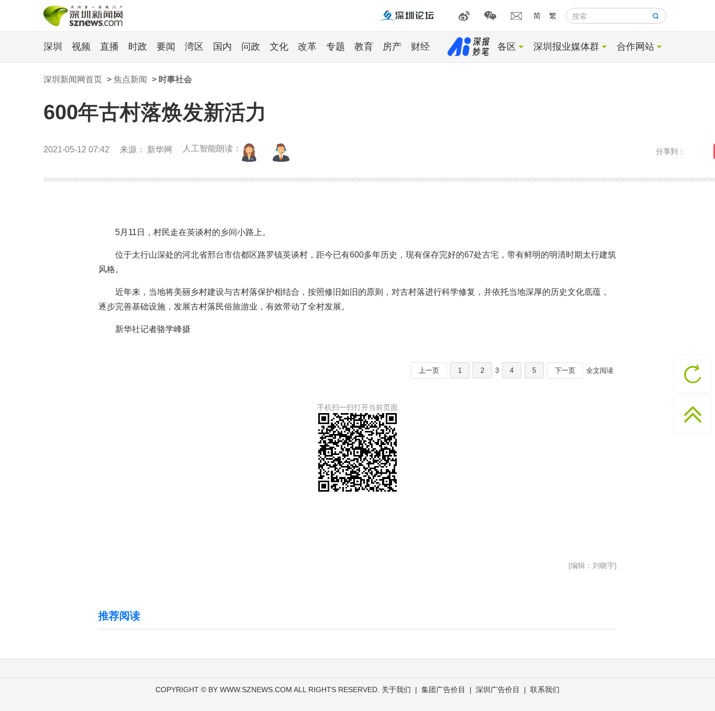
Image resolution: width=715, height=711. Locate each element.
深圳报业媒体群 (566, 46)
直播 (109, 46)
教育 (363, 46)
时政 (137, 46)
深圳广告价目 (498, 689)
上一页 (429, 370)
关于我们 (396, 689)
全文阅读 (599, 370)
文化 (279, 46)
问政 (250, 46)
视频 (81, 46)
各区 (506, 46)
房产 (392, 46)
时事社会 (175, 79)
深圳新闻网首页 (72, 79)
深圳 (52, 46)
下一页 (565, 370)
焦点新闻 (130, 79)
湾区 (194, 46)
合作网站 (635, 46)
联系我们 (545, 689)
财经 (420, 46)
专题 (335, 46)
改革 (307, 46)
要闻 (166, 46)
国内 (222, 46)
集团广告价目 (443, 689)
